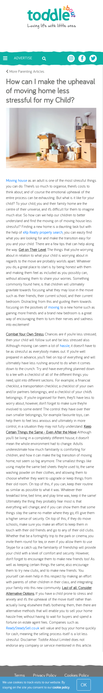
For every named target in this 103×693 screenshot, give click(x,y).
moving (53, 307)
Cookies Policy (76, 675)
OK (84, 685)
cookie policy (60, 687)
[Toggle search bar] (44, 58)
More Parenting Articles (26, 71)
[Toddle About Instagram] (71, 57)
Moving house (16, 180)
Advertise (23, 57)
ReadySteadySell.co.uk (22, 628)
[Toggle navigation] (5, 58)
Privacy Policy (44, 675)
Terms (19, 675)
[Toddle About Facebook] (82, 57)
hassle (64, 345)
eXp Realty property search (43, 232)
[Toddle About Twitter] (93, 57)
